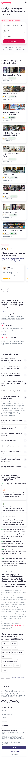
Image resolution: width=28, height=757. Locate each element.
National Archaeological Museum (9, 661)
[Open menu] (25, 2)
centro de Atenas (6, 652)
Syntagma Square (6, 647)
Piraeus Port (14, 643)
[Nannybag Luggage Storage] (7, 3)
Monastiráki (16, 665)
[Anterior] (3, 289)
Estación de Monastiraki (17, 652)
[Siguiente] (7, 289)
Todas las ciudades (6, 714)
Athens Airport (5, 643)
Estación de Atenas (6, 656)
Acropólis (15, 647)
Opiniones (4, 721)
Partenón (4, 670)
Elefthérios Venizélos (7, 665)
